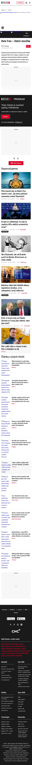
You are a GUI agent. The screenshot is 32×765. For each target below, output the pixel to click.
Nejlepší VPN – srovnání (7, 731)
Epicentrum (4, 666)
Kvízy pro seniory (5, 675)
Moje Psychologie (6, 644)
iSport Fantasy (10, 646)
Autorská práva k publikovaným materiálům (15, 751)
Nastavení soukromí (10, 756)
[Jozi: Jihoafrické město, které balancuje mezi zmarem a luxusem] (6, 502)
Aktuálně (4, 662)
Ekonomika (21, 717)
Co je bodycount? (5, 680)
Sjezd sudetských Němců (7, 701)
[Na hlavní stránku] (5, 2)
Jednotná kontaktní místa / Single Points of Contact (15, 758)
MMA (19, 697)
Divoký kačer (4, 710)
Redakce (12, 609)
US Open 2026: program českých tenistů (14, 654)
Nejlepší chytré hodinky (6, 728)
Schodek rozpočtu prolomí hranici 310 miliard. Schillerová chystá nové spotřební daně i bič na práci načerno (21, 399)
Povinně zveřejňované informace (19, 760)
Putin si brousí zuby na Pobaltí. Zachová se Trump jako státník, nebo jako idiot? (15, 321)
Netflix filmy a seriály (6, 733)
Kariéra (16, 612)
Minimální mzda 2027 (23, 728)
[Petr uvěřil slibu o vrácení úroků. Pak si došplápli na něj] (15, 336)
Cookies (25, 754)
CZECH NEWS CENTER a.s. (22, 743)
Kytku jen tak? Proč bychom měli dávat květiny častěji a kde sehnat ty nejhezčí (21, 478)
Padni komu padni (5, 705)
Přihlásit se (18, 122)
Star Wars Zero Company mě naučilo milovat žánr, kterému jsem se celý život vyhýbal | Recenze (21, 442)
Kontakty (4, 609)
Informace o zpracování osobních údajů (13, 754)
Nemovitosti (9, 649)
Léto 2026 (21, 662)
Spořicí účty (21, 724)
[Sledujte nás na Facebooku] (14, 624)
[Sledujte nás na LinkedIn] (21, 624)
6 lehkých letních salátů (23, 686)
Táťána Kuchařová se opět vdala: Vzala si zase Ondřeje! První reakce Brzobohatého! (21, 363)
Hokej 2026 (20, 701)
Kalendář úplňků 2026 (6, 677)
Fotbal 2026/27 (21, 699)
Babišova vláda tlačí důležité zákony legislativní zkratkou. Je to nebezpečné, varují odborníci (15, 288)
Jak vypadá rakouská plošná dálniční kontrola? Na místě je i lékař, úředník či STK (20, 382)
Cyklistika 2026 (21, 711)
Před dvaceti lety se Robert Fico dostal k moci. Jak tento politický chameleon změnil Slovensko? (14, 194)
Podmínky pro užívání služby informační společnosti (15, 753)
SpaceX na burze (5, 721)
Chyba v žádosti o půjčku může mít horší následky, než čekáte (20, 463)
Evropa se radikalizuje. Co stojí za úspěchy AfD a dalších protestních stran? (14, 224)
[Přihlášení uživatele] (26, 2)
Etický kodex (8, 760)
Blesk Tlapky (15, 644)
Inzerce (20, 609)
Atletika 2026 (21, 708)
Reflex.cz (3, 10)
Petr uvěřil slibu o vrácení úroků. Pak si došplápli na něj (14, 347)
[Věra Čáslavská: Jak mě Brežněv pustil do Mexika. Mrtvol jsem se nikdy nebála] (16, 244)
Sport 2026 (21, 692)
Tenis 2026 (20, 704)
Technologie (5, 717)
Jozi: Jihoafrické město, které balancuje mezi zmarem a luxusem (21, 497)
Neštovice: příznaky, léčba (7, 669)
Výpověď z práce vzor (6, 708)
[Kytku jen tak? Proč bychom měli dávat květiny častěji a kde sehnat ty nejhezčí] (6, 484)
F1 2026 (20, 706)
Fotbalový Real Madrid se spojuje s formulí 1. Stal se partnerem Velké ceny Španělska (21, 555)
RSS (26, 609)
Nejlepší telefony (5, 724)
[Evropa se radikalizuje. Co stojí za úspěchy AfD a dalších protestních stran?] (16, 211)
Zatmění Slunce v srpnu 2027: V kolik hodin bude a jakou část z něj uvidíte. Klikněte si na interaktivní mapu (21, 534)
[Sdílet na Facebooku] (14, 158)
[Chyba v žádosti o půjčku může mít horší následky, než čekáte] (6, 467)
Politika (3, 692)
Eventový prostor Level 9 (13, 653)
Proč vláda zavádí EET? (7, 703)
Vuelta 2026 (19, 655)
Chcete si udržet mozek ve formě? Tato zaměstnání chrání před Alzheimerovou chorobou (21, 515)
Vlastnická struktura (21, 756)
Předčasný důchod (22, 721)
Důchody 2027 (21, 726)
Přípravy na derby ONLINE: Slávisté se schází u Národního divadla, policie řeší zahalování (21, 423)
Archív (9, 10)
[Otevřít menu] (29, 2)
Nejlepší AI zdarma (5, 726)
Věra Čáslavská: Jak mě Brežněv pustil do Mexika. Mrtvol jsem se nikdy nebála (13, 257)
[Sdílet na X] (17, 158)
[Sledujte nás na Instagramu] (17, 624)
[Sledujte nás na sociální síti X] (10, 624)
